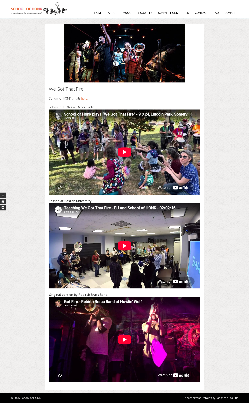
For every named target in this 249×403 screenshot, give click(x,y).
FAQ (216, 12)
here (84, 98)
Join (186, 12)
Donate (230, 12)
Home (98, 12)
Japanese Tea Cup (227, 397)
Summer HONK (168, 12)
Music (127, 12)
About (112, 12)
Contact (201, 12)
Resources (144, 12)
